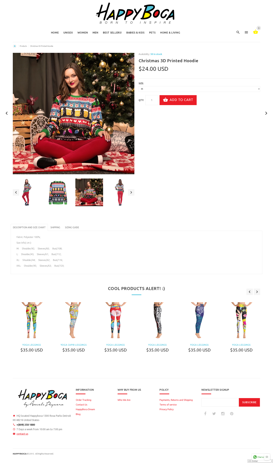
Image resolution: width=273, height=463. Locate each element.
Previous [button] (16, 192)
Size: (141, 83)
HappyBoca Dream (85, 409)
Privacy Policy (167, 409)
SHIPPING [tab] (55, 227)
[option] (27, 192)
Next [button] (131, 192)
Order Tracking (83, 400)
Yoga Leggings (31, 345)
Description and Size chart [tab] (29, 227)
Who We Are (124, 400)
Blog (78, 414)
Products (23, 46)
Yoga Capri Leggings (74, 345)
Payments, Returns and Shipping (176, 400)
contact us (22, 433)
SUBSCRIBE (249, 402)
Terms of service (168, 404)
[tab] (84, 225)
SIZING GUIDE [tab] (72, 227)
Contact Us (81, 404)
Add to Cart (181, 100)
